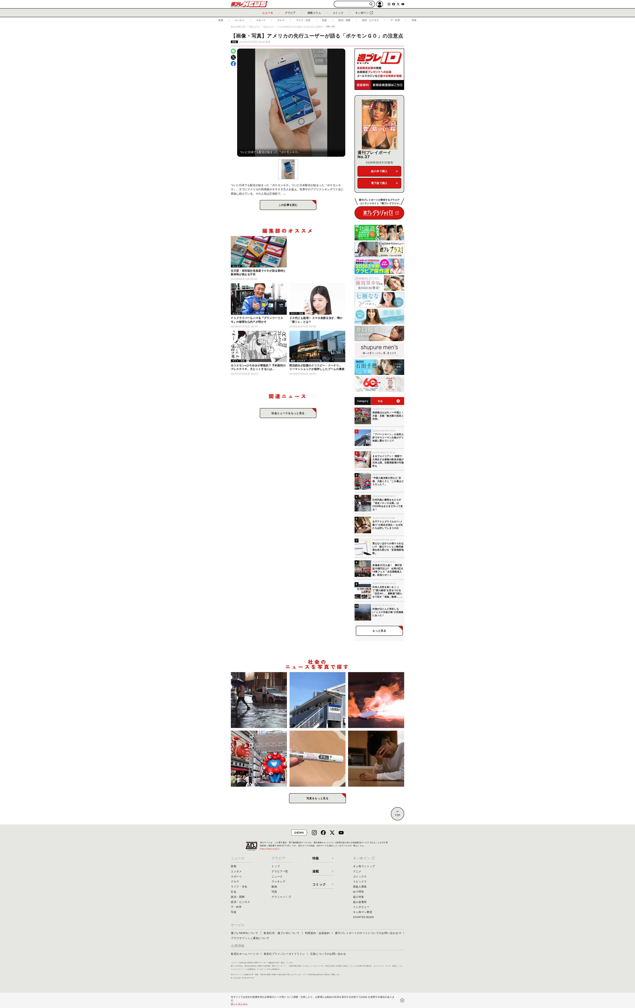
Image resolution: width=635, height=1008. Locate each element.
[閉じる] (402, 1000)
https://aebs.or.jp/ (270, 848)
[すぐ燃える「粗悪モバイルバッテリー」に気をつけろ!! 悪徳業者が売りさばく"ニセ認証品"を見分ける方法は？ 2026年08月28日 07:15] (376, 700)
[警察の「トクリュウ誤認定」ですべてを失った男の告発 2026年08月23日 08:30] (376, 759)
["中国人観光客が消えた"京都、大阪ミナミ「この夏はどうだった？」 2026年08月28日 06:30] (259, 759)
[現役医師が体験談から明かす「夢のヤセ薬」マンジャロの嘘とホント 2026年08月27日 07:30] (318, 759)
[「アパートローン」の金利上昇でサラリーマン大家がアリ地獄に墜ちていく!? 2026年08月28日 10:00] (318, 700)
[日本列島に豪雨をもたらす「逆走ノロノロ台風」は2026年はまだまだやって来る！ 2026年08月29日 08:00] (259, 700)
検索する (371, 4)
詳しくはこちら (239, 1003)
